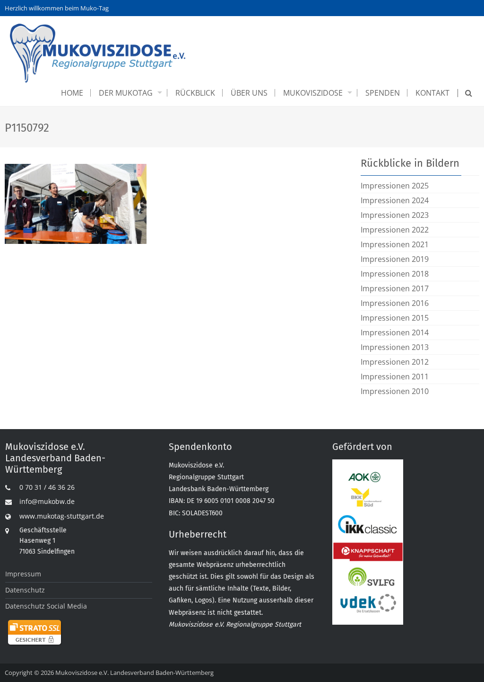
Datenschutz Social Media (46, 605)
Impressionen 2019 (395, 259)
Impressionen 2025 (395, 185)
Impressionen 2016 (395, 303)
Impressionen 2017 (395, 288)
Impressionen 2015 (395, 318)
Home (72, 93)
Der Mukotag (126, 93)
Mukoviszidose (313, 93)
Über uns (249, 93)
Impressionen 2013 (395, 347)
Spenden (382, 93)
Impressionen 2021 (395, 244)
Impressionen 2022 (395, 229)
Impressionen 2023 (395, 215)
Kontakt (432, 93)
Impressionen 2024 (395, 200)
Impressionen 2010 (395, 391)
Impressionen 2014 (395, 332)
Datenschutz (25, 589)
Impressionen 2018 (395, 274)
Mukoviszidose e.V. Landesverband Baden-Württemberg (134, 672)
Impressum (23, 573)
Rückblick (195, 93)
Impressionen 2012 (395, 362)
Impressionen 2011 (395, 376)
